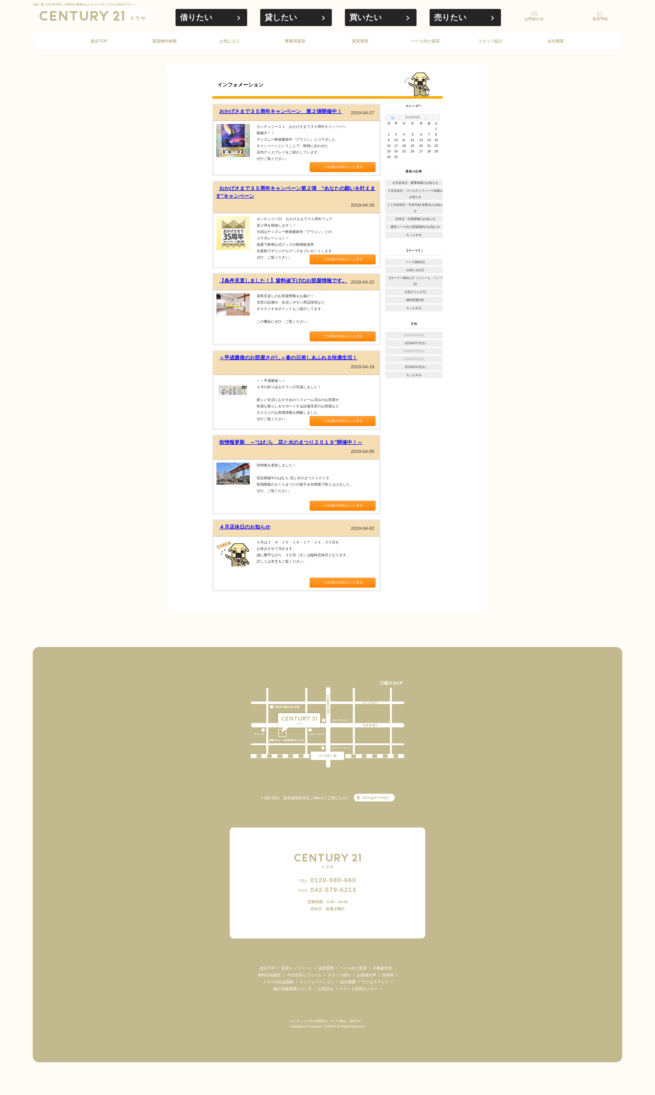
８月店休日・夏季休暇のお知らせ (415, 183)
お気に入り (230, 41)
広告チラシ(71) (415, 292)
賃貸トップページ (296, 968)
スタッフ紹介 (490, 41)
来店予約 (600, 19)
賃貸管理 (360, 41)
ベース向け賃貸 (425, 41)
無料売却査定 (269, 975)
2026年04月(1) (415, 367)
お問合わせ (534, 19)
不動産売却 (382, 968)
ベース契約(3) (415, 262)
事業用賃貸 (295, 41)
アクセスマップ (375, 982)
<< (393, 117)
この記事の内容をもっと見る (343, 167)
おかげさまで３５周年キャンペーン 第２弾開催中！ (280, 111)
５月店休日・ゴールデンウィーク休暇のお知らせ (415, 194)
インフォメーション (317, 982)
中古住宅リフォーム (304, 975)
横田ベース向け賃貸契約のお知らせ (415, 227)
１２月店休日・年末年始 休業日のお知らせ (415, 208)
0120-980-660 (327, 880)
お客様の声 (366, 975)
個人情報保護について (293, 989)
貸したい (281, 17)
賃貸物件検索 (164, 41)
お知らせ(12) (415, 270)
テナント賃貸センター (359, 989)
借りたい (196, 17)
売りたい (450, 17)
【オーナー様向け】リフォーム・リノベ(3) (415, 281)
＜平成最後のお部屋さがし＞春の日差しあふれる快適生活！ (288, 357)
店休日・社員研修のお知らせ (415, 219)
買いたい (366, 17)
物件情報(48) (415, 300)
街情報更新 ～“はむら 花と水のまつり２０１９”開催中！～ (291, 442)
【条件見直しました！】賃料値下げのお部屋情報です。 (283, 280)
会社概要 (556, 41)
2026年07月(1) (415, 343)
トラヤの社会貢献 (278, 982)
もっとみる (414, 235)
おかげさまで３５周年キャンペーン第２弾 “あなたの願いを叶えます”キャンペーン (295, 192)
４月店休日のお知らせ (244, 527)
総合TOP (99, 41)
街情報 (388, 975)
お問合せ (325, 989)
